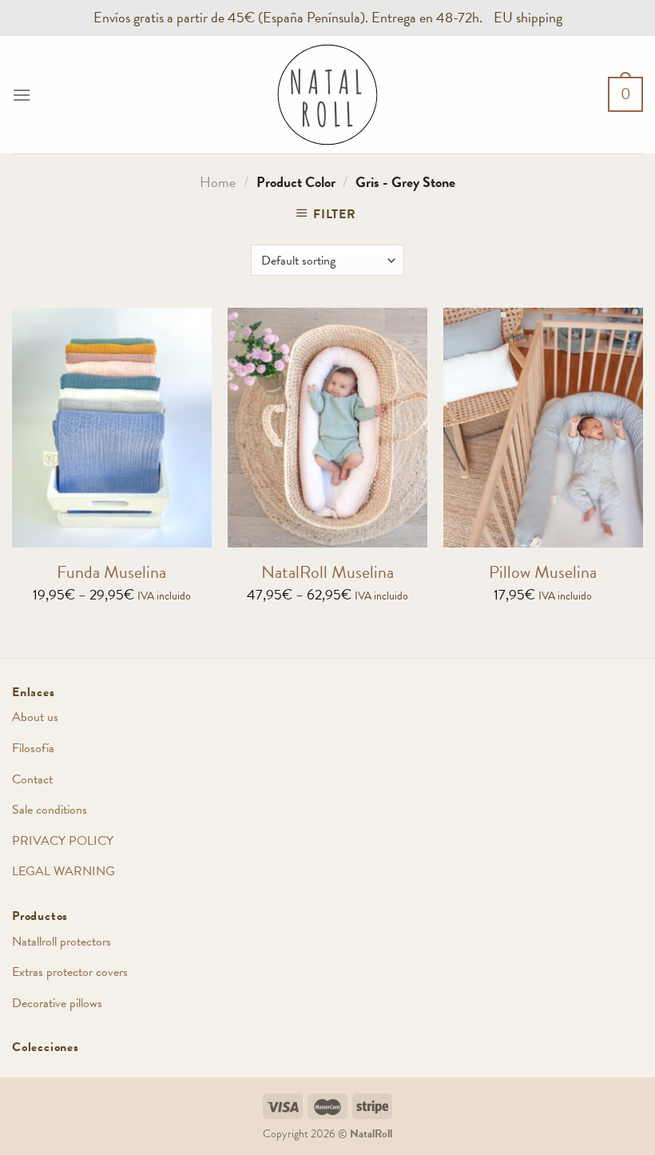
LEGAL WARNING (63, 871)
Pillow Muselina (543, 572)
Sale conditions (49, 809)
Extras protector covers (70, 972)
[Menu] (21, 94)
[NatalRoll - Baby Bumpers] (327, 94)
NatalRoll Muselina (327, 572)
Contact (32, 779)
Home (218, 182)
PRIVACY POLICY (62, 840)
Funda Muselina (111, 572)
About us (35, 717)
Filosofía (33, 748)
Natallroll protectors (61, 941)
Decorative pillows (57, 1003)
